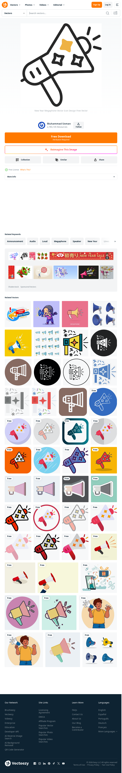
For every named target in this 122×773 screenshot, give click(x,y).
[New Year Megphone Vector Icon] (75, 343)
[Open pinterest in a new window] (49, 766)
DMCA (41, 716)
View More (81, 283)
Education (10, 727)
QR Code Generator (10, 751)
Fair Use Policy (108, 766)
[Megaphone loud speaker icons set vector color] (47, 343)
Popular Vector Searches (45, 726)
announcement (15, 241)
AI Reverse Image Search (13, 737)
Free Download (61, 138)
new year (92, 241)
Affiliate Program (46, 721)
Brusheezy (10, 710)
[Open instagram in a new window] (39, 766)
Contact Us (76, 714)
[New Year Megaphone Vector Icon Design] (103, 402)
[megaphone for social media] (104, 547)
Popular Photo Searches (45, 733)
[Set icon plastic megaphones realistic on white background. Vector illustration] (103, 314)
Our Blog (75, 723)
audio (33, 241)
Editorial (57, 4)
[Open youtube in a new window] (63, 766)
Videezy (8, 718)
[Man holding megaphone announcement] (98, 612)
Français (100, 727)
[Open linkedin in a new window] (44, 766)
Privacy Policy (94, 766)
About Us (75, 718)
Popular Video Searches (45, 740)
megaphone (60, 241)
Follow (79, 127)
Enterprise (10, 723)
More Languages (104, 731)
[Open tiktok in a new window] (54, 766)
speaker (77, 241)
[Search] (107, 13)
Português (101, 718)
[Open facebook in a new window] (35, 766)
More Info (11, 176)
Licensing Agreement (43, 711)
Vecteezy (9, 714)
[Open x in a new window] (58, 766)
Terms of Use (79, 766)
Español (100, 714)
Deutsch (100, 723)
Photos (28, 4)
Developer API (12, 731)
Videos (42, 4)
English (100, 710)
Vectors (14, 4)
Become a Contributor (76, 728)
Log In (108, 4)
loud (44, 241)
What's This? (25, 169)
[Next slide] (110, 241)
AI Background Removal (12, 744)
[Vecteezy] (5, 5)
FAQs (73, 710)
